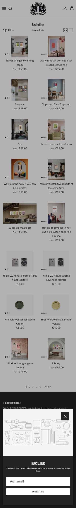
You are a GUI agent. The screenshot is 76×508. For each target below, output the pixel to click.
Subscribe (38, 491)
